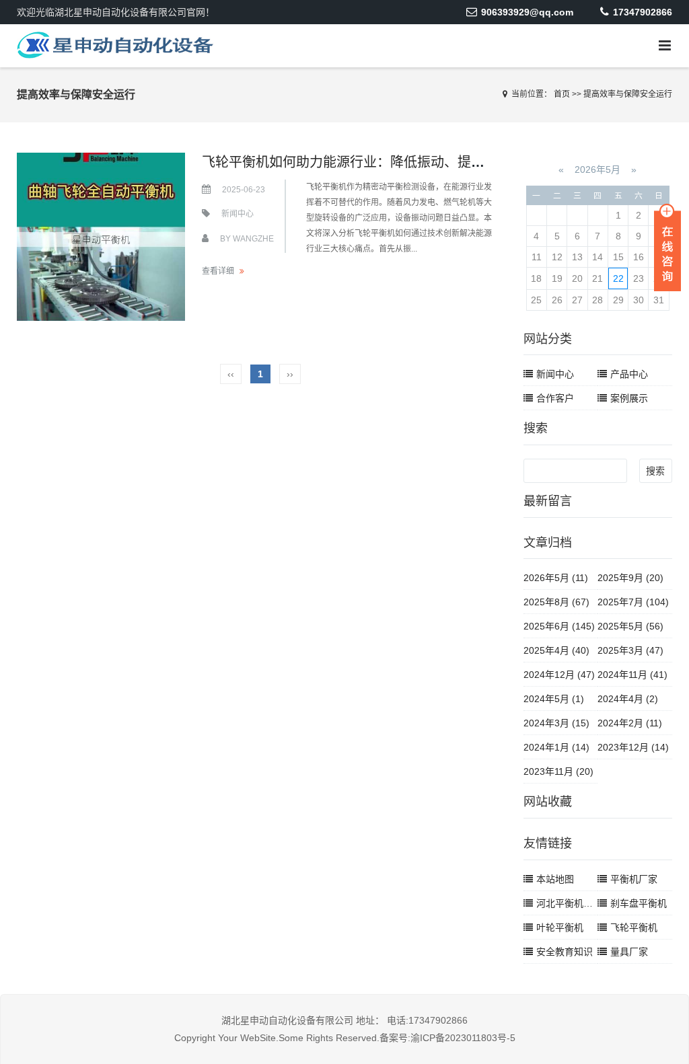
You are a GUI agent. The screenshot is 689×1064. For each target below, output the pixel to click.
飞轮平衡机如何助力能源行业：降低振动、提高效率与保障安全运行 (404, 162)
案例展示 (629, 398)
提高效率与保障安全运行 (627, 94)
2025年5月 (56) (630, 626)
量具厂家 (629, 951)
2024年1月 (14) (556, 747)
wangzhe (253, 238)
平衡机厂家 (633, 879)
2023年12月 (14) (633, 747)
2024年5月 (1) (553, 698)
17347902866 (642, 12)
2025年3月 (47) (630, 650)
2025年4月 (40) (556, 650)
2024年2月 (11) (629, 723)
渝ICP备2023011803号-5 (462, 1037)
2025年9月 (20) (630, 577)
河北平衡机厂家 (569, 903)
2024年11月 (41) (632, 674)
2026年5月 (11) (555, 577)
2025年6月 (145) (559, 626)
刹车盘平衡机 (638, 903)
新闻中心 (237, 214)
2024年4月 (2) (627, 698)
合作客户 (555, 398)
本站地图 (555, 879)
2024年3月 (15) (556, 723)
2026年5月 (597, 169)
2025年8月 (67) (556, 602)
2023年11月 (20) (558, 771)
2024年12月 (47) (559, 674)
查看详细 (218, 271)
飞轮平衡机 (633, 927)
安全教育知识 (564, 951)
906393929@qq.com (527, 12)
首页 (562, 94)
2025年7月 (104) (633, 602)
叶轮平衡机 (559, 927)
